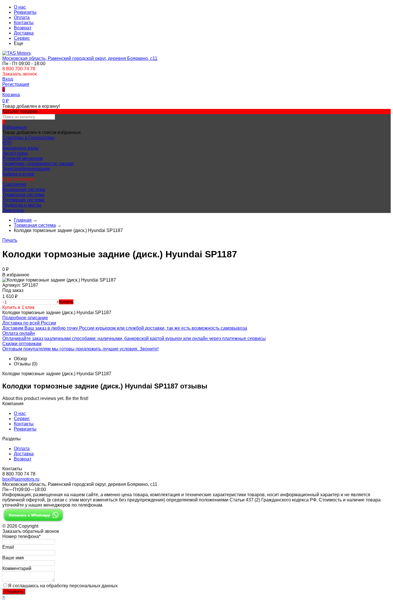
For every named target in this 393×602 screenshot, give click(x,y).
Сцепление (14, 184)
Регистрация (15, 84)
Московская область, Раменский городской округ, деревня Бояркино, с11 (79, 58)
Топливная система (23, 199)
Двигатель (13, 210)
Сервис (22, 38)
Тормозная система (23, 194)
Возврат (22, 27)
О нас (20, 7)
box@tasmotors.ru (20, 479)
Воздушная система (23, 189)
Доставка (24, 33)
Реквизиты (25, 12)
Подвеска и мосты (21, 205)
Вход (7, 79)
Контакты (24, 22)
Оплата (22, 17)
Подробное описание (25, 317)
